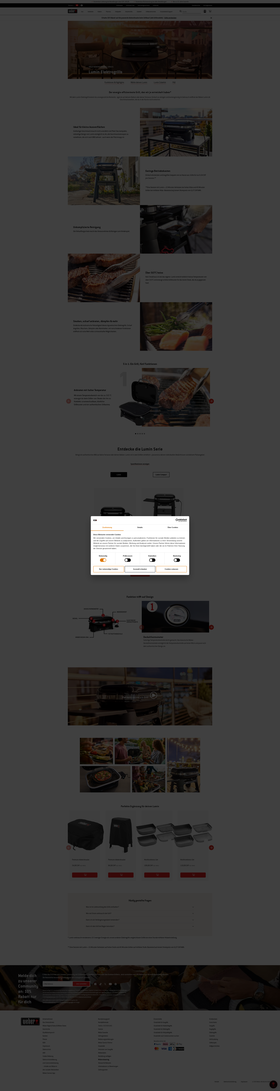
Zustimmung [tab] (107, 527)
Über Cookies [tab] (173, 527)
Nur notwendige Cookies (108, 569)
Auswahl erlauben (140, 569)
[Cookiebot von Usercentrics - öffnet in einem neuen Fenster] (177, 520)
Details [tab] (140, 527)
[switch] (128, 560)
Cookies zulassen (171, 569)
